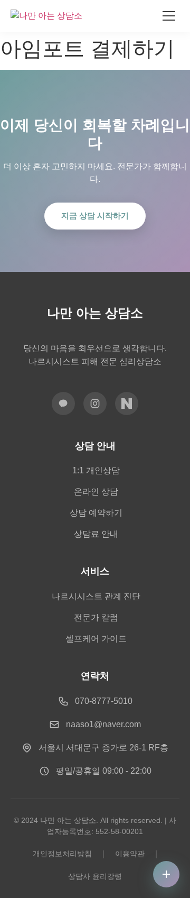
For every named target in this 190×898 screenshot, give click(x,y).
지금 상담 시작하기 (95, 215)
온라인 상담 (96, 491)
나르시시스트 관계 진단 (96, 596)
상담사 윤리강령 (95, 876)
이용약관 (130, 853)
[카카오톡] (63, 403)
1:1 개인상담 (96, 470)
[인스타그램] (95, 403)
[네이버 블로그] (126, 403)
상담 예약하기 (96, 512)
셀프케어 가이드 (96, 638)
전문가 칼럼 (96, 617)
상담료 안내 (96, 533)
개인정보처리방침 (62, 853)
